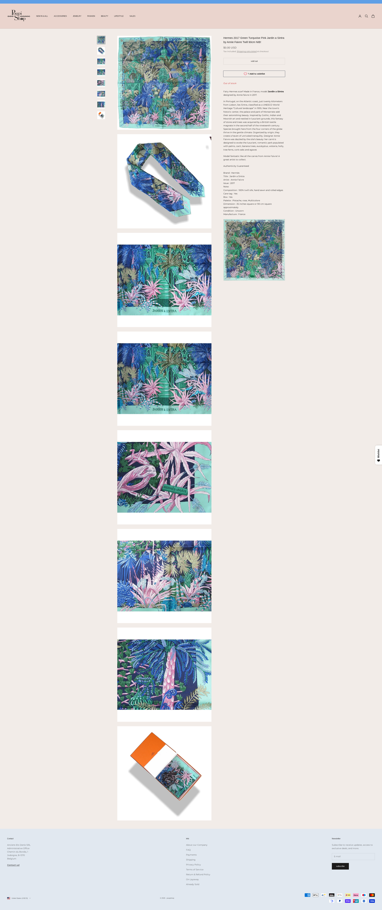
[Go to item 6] (101, 94)
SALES (132, 16)
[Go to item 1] (101, 40)
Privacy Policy (193, 864)
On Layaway (192, 879)
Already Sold (192, 884)
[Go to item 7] (101, 104)
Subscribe (340, 866)
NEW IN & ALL (42, 16)
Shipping (190, 859)
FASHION (91, 16)
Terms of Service (194, 869)
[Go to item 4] (101, 72)
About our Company (196, 845)
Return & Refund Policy (198, 874)
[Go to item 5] (101, 83)
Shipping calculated (247, 51)
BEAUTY (104, 16)
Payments (191, 854)
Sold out (254, 61)
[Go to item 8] (101, 115)
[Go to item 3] (101, 61)
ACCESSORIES (60, 16)
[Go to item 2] (101, 51)
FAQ (188, 849)
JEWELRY (77, 16)
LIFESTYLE (119, 16)
